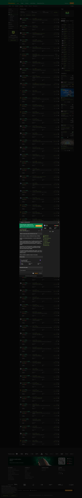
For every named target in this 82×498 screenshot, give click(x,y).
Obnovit (36, 273)
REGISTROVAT (38, 225)
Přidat (40, 273)
